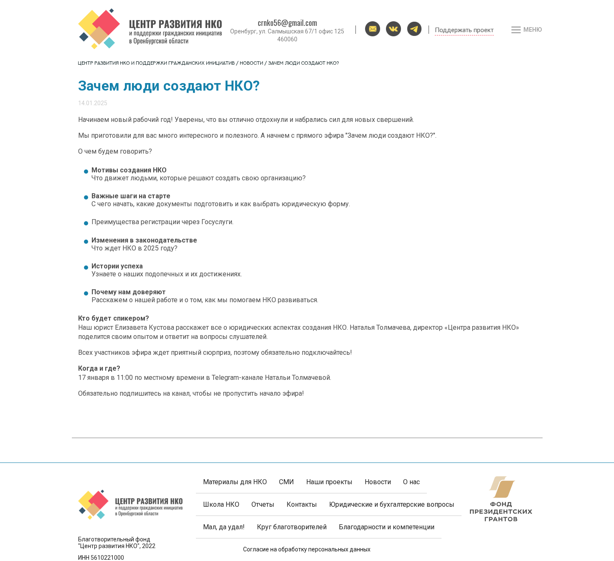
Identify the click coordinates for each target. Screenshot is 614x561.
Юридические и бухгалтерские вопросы (391, 504)
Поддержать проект (464, 30)
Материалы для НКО (235, 482)
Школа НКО (221, 504)
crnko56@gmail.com (287, 22)
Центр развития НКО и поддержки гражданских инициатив (156, 63)
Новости (251, 63)
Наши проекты (329, 482)
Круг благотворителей (292, 527)
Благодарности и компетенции (386, 527)
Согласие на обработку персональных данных (306, 549)
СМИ (286, 482)
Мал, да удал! (224, 527)
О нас (411, 482)
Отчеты (262, 504)
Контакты (302, 504)
